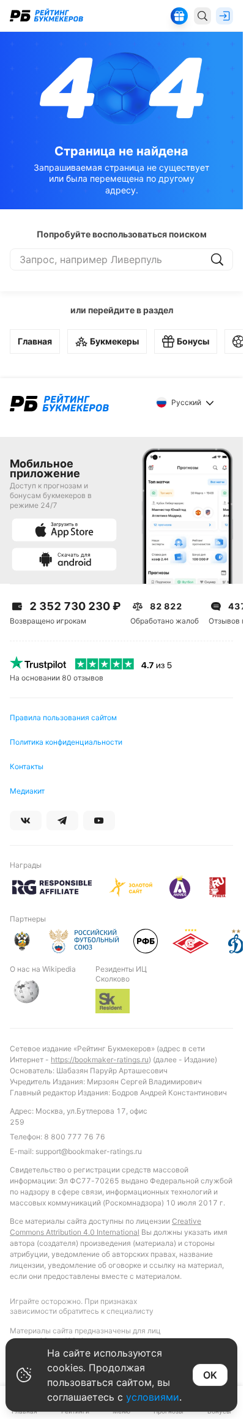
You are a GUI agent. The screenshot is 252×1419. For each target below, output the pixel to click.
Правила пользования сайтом (63, 717)
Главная (35, 341)
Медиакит (27, 790)
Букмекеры (114, 341)
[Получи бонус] (179, 15)
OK (210, 1375)
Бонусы (193, 341)
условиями (152, 1397)
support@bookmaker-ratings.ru (88, 1151)
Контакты (26, 766)
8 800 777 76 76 (74, 1136)
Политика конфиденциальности (66, 742)
